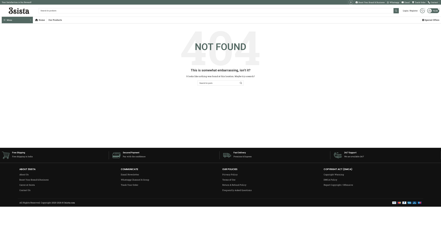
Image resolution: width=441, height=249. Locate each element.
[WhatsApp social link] (351, 2)
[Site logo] (19, 10)
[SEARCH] (396, 10)
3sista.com (69, 202)
